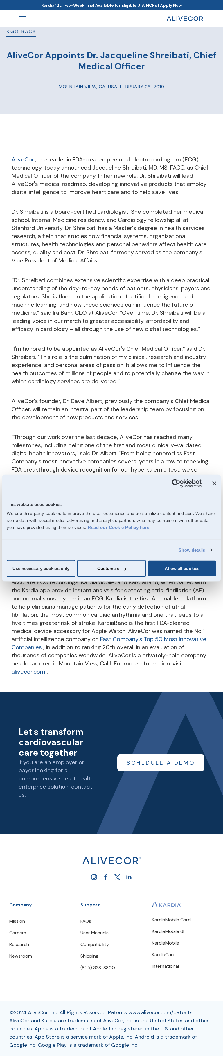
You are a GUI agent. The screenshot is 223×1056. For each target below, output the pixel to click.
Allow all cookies (182, 568)
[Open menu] (22, 18)
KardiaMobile (165, 943)
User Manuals (94, 933)
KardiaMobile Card (171, 920)
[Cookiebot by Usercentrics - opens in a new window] (176, 483)
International (165, 966)
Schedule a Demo (161, 763)
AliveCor (23, 159)
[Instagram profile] (94, 877)
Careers (17, 933)
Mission (17, 921)
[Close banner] (214, 483)
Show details (192, 549)
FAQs (85, 921)
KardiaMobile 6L (169, 931)
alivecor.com (29, 671)
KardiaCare (163, 954)
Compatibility (94, 944)
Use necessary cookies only (41, 568)
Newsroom (20, 956)
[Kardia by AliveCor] (166, 904)
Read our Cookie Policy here (119, 527)
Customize (108, 568)
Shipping (89, 956)
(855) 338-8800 (97, 968)
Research (19, 944)
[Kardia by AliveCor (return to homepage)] (111, 860)
